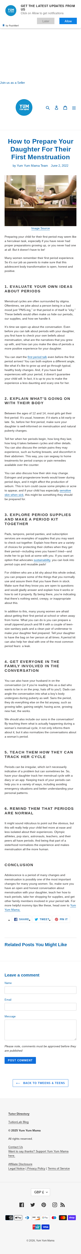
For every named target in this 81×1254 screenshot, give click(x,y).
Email (8, 999)
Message (10, 1016)
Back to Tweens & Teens (43, 1083)
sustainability (42, 560)
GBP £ (39, 1192)
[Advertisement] (40, 40)
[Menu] (74, 107)
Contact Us (15, 1147)
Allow (68, 21)
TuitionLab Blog (18, 1122)
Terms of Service (59, 1168)
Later (45, 21)
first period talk (37, 357)
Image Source (40, 228)
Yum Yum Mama (45, 1240)
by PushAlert (12, 25)
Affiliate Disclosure (20, 1164)
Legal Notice (16, 1168)
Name (8, 983)
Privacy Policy (35, 1168)
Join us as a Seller (12, 82)
